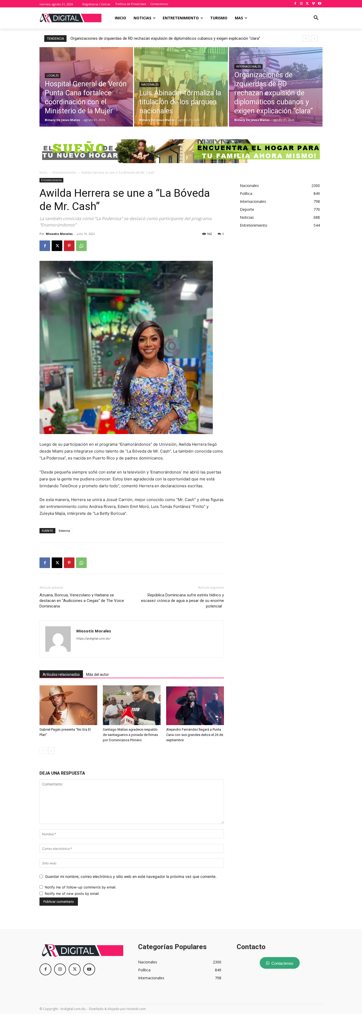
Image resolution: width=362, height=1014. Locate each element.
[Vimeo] (313, 4)
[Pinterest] (69, 245)
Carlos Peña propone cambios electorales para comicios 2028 (127, 38)
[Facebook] (295, 4)
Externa (64, 531)
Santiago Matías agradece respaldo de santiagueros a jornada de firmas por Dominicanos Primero (130, 734)
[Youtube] (319, 4)
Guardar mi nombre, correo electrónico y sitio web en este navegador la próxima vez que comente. (131, 876)
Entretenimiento (64, 172)
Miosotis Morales (59, 234)
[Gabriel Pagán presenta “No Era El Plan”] (68, 705)
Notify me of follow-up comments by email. (80, 887)
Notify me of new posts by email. (72, 893)
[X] (307, 4)
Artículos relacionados (61, 674)
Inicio (43, 172)
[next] (314, 38)
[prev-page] (42, 750)
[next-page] (51, 750)
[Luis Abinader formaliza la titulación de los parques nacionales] (181, 87)
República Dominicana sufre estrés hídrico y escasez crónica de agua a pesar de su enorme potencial (182, 601)
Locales (53, 75)
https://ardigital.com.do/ (93, 638)
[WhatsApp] (81, 245)
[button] (316, 18)
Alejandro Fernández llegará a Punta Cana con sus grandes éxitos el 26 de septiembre (194, 734)
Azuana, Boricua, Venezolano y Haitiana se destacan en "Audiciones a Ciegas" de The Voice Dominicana (81, 601)
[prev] (306, 38)
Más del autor (97, 674)
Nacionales (149, 84)
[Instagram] (301, 4)
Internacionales (248, 66)
